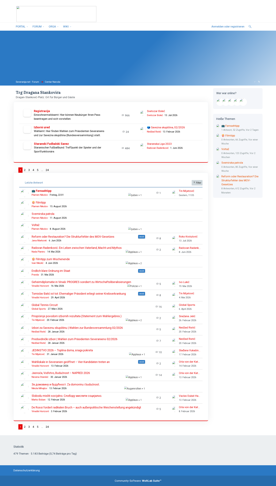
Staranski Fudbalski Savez (51, 143)
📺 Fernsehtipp (41, 190)
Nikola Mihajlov (39, 388)
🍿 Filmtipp (39, 202)
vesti (141, 236)
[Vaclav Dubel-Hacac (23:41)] (243, 102)
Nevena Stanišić (40, 377)
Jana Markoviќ (39, 240)
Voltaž (35, 225)
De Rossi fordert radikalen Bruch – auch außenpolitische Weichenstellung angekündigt (86, 407)
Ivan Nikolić (37, 263)
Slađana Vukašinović (190, 350)
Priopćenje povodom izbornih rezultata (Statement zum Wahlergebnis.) (77, 316)
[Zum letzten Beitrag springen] (174, 193)
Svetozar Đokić (156, 111)
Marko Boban (39, 399)
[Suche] (250, 27)
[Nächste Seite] (52, 170)
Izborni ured (42, 127)
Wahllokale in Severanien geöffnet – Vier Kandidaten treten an (71, 362)
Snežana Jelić (187, 316)
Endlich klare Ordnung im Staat (51, 270)
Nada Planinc (38, 251)
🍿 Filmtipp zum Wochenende (51, 259)
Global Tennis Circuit (45, 305)
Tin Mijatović (186, 190)
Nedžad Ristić (154, 131)
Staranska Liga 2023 (159, 143)
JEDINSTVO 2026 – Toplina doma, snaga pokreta (62, 350)
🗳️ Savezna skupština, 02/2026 (166, 127)
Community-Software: (138, 480)
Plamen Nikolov (40, 194)
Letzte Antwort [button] (34, 182)
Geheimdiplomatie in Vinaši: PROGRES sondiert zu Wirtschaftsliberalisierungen (81, 282)
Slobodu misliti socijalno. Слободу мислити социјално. (67, 395)
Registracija (42, 111)
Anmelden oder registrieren (227, 26)
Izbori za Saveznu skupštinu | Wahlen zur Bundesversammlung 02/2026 (77, 327)
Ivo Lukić (184, 282)
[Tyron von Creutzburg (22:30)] (237, 102)
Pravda (35, 274)
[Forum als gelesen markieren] (254, 81)
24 (47, 170)
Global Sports (39, 308)
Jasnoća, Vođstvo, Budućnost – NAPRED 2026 (61, 373)
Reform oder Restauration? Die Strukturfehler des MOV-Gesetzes (73, 236)
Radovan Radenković (158, 148)
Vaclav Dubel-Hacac (190, 395)
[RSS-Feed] (259, 81)
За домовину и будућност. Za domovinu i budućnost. (66, 384)
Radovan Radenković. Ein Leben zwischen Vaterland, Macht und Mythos (77, 247)
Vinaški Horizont (40, 285)
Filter (198, 182)
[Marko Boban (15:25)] (231, 102)
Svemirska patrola (43, 213)
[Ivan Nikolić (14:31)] (226, 102)
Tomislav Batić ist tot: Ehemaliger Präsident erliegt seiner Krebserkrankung (79, 293)
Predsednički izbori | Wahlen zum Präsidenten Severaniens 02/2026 (74, 339)
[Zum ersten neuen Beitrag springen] (142, 113)
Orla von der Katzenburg (190, 361)
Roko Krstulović (188, 236)
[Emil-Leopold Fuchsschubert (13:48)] (220, 102)
